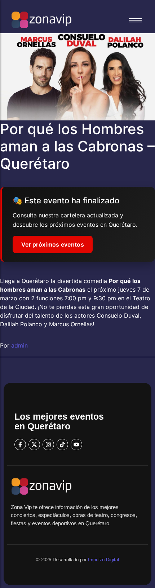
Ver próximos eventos (52, 244)
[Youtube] (76, 444)
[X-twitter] (34, 444)
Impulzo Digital (103, 559)
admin (19, 345)
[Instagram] (48, 444)
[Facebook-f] (20, 444)
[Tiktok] (62, 444)
